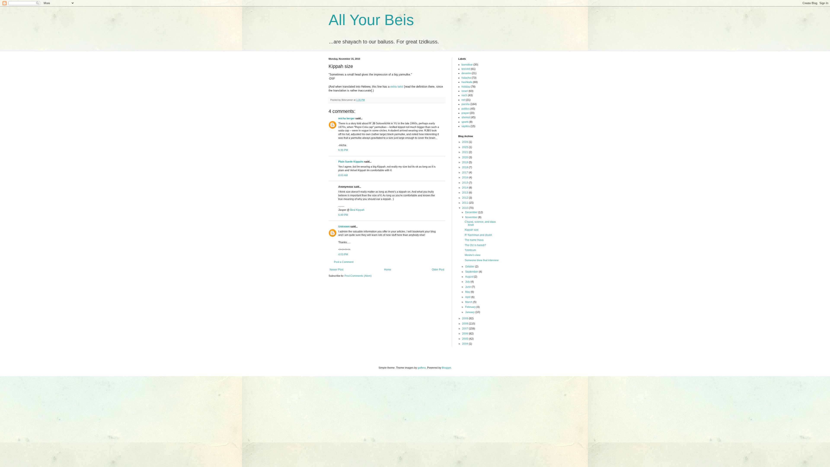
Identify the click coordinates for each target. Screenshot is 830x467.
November (471, 217)
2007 (465, 328)
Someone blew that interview (482, 260)
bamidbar (467, 64)
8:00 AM (343, 175)
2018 (465, 167)
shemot (465, 117)
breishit (465, 68)
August (469, 276)
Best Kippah (357, 209)
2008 (465, 323)
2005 (465, 338)
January (470, 312)
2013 (465, 192)
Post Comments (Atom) (358, 275)
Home (387, 269)
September (472, 271)
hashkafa (466, 82)
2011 (465, 202)
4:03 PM (343, 254)
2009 (465, 318)
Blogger (446, 367)
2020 (465, 157)
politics (465, 108)
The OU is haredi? (475, 245)
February (470, 307)
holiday (465, 86)
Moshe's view (472, 255)
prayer (465, 113)
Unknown (344, 226)
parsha (465, 104)
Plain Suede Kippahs (351, 161)
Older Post (438, 269)
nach (464, 95)
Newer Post (336, 269)
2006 (465, 333)
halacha (466, 77)
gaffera (422, 367)
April (468, 297)
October (470, 266)
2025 (465, 147)
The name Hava (474, 239)
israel (464, 91)
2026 (465, 142)
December (471, 212)
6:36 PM (343, 150)
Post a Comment (343, 262)
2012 (465, 197)
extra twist (396, 86)
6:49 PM (343, 214)
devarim (466, 73)
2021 (465, 152)
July (468, 281)
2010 (465, 208)
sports (465, 121)
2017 (465, 172)
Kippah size (472, 229)
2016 (465, 177)
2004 (465, 343)
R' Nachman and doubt (478, 235)
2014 (465, 187)
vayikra (465, 126)
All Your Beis (371, 19)
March (469, 302)
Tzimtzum (470, 250)
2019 (465, 162)
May (468, 291)
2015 (465, 182)
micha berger (346, 118)
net (463, 99)
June (468, 286)
